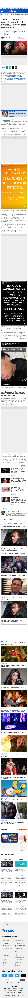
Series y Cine (18, 962)
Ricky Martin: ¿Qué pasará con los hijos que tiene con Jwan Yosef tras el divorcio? (17, 115)
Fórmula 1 (5, 963)
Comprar (15, 849)
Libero (20, 988)
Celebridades (9, 17)
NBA (4, 960)
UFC (4, 957)
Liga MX (17, 953)
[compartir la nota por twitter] (13, 67)
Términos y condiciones (16, 984)
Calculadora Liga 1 (7, 948)
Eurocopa (17, 946)
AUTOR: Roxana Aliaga (12, 511)
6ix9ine (11, 403)
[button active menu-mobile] (2, 11)
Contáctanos (8, 982)
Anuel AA (10, 519)
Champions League (19, 943)
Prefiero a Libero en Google (14, 523)
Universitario (23, 8)
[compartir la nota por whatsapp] (10, 67)
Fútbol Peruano (15, 14)
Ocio (16, 955)
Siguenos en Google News (16, 67)
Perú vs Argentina (15, 8)
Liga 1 (4, 946)
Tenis (4, 962)
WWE (4, 959)
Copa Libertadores (19, 942)
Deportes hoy (6, 955)
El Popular (15, 988)
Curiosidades (18, 963)
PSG (16, 951)
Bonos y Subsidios (19, 957)
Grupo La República (7, 988)
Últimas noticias (4, 14)
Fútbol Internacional (19, 940)
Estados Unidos (18, 967)
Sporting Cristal (6, 945)
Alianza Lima (6, 942)
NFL (4, 965)
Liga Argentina (18, 948)
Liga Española (18, 949)
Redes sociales (18, 959)
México (3, 17)
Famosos (17, 960)
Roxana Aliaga (6, 37)
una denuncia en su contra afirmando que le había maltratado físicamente (13, 77)
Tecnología (17, 965)
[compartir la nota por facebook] (7, 67)
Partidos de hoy (7, 8)
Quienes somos (14, 982)
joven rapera (6, 120)
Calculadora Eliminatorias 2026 (7, 950)
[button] (26, 11)
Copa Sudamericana (20, 945)
